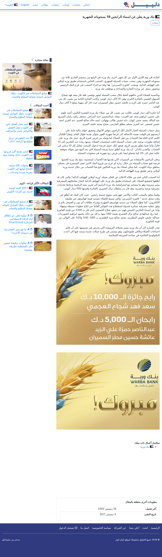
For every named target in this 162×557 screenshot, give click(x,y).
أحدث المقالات (41, 105)
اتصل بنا (85, 527)
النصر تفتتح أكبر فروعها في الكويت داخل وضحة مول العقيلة (18, 155)
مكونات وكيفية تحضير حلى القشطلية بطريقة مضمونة (18, 246)
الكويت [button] (10, 4)
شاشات (76, 4)
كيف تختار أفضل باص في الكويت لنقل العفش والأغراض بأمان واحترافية (19, 127)
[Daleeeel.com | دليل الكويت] (142, 4)
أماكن (87, 4)
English (25, 4)
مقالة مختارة (41, 60)
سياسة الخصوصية (101, 527)
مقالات (44, 4)
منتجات (55, 4)
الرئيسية (155, 527)
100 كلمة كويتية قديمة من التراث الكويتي (20, 189)
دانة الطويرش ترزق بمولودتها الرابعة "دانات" (20, 139)
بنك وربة (145, 446)
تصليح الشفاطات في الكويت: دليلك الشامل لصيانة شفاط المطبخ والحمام (31, 95)
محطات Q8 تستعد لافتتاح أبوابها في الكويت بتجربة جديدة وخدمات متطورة (20, 169)
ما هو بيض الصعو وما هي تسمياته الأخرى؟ (18, 231)
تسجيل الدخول (67, 527)
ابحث (35, 4)
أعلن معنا (134, 527)
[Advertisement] (108, 51)
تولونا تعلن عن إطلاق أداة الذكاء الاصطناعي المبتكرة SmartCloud (18, 219)
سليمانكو (6, 539)
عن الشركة (120, 527)
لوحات (65, 4)
